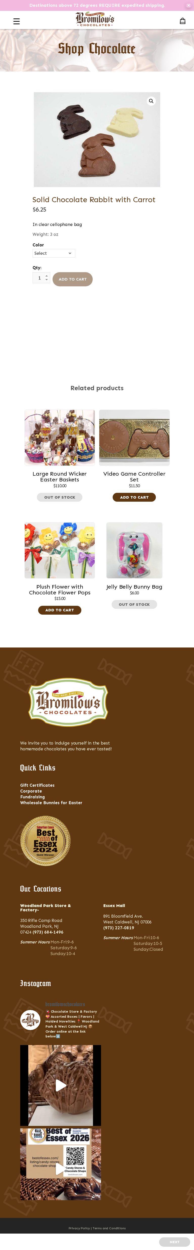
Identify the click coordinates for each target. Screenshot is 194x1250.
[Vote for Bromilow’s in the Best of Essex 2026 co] (60, 1168)
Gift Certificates (37, 785)
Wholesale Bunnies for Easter (51, 802)
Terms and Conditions (109, 1228)
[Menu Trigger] (16, 21)
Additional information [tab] (97, 327)
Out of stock (59, 497)
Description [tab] (95, 316)
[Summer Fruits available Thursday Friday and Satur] (60, 1085)
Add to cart (73, 279)
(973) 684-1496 (48, 932)
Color (38, 244)
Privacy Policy (79, 1228)
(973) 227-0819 (118, 927)
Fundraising (32, 796)
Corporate (31, 791)
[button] (151, 101)
